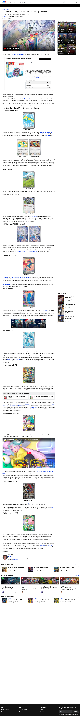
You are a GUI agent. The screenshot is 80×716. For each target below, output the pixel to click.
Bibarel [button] (48, 135)
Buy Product (45, 59)
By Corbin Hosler (71, 42)
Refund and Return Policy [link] (44, 713)
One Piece (38, 5)
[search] (44, 2)
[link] (4, 2)
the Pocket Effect (28, 98)
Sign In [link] (69, 2)
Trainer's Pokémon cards (17, 54)
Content (64, 5)
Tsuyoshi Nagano (7, 284)
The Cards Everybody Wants (12, 48)
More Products (55, 5)
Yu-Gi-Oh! (10, 5)
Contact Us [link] (42, 709)
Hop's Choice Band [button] (11, 405)
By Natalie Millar (61, 31)
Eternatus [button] (45, 310)
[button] (63, 2)
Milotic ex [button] (17, 359)
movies (35, 503)
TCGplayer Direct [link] (22, 711)
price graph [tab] (33, 62)
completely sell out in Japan (41, 473)
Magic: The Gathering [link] (5, 709)
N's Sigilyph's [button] (50, 508)
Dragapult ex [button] (5, 277)
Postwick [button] (20, 405)
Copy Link (10, 18)
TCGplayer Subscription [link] (23, 713)
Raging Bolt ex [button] (50, 545)
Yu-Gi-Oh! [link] (3, 711)
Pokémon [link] (3, 713)
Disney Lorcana (28, 5)
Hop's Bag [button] (27, 404)
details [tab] (27, 62)
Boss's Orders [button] (33, 216)
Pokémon (19, 5)
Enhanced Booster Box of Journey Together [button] (27, 251)
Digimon (46, 5)
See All (75, 564)
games (30, 503)
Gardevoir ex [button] (10, 359)
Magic (3, 5)
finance (8, 9)
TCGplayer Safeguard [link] (23, 709)
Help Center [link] (42, 711)
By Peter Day (60, 42)
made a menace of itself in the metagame (20, 277)
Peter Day (6, 16)
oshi (6, 434)
